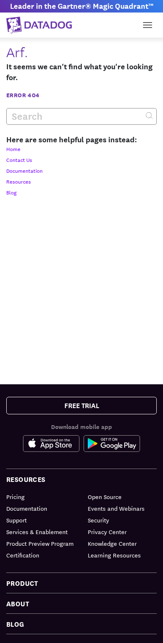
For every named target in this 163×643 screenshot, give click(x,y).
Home (13, 148)
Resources (18, 181)
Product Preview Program (40, 543)
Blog (11, 192)
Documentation (24, 170)
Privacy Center (107, 531)
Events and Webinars (116, 508)
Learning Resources (114, 555)
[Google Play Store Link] (112, 443)
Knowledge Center (112, 543)
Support (16, 519)
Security (98, 519)
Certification (22, 555)
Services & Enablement (37, 531)
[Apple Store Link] (53, 443)
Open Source (105, 496)
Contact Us (19, 159)
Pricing (15, 496)
